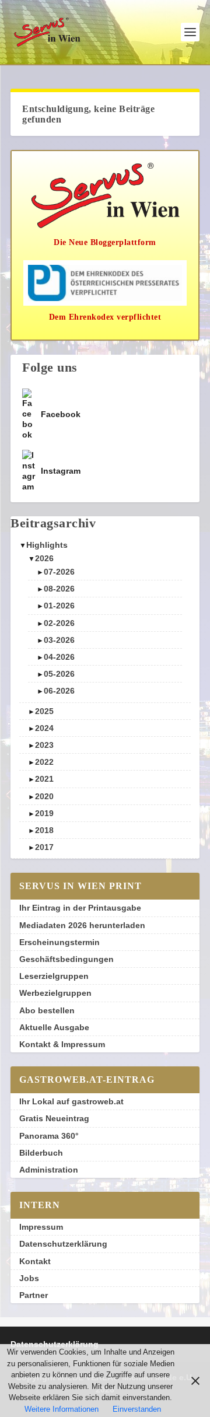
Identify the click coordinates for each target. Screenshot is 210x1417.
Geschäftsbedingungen (66, 959)
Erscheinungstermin (59, 942)
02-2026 (59, 623)
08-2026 (59, 588)
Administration (48, 1169)
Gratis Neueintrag (54, 1118)
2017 (44, 847)
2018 (44, 830)
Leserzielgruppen (54, 976)
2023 (44, 745)
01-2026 (59, 605)
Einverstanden (137, 1409)
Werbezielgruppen (55, 993)
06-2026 (59, 690)
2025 (44, 711)
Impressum (41, 1226)
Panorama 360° (49, 1135)
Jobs (29, 1278)
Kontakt (35, 1261)
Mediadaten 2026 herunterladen (82, 925)
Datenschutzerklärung (63, 1243)
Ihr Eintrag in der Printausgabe (80, 907)
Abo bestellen (47, 1010)
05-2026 (59, 673)
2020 (44, 796)
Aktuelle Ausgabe (54, 1027)
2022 (44, 762)
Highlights (47, 545)
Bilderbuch (41, 1152)
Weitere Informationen (61, 1409)
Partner (33, 1295)
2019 (44, 813)
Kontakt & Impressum (62, 1044)
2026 (44, 558)
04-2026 (59, 657)
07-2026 (59, 571)
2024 (44, 728)
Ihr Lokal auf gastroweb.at (71, 1101)
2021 (44, 778)
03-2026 (59, 640)
